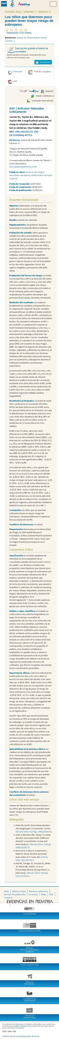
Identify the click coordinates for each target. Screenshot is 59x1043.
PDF (15, 81)
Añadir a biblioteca (44, 95)
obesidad (13, 175)
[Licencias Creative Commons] (29, 958)
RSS (51, 894)
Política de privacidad (12, 1036)
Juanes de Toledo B (26, 37)
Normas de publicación (14, 894)
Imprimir (49, 91)
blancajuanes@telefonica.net (23, 166)
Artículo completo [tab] (42, 71)
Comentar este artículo (42, 100)
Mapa (43, 894)
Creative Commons (20, 1026)
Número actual (19, 891)
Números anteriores (38, 891)
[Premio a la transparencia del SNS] (29, 924)
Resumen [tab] (18, 71)
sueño (34, 175)
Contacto (8, 897)
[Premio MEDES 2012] (29, 907)
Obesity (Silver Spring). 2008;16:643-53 (34, 831)
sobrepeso (24, 175)
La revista (33, 894)
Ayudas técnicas (31, 1036)
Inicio (6, 891)
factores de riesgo (34, 172)
